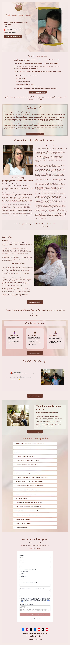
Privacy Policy (31, 618)
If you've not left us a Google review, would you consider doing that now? (33, 588)
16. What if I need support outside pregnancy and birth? (28, 506)
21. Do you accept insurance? (22, 527)
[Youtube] (39, 630)
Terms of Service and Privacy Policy (26, 604)
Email (21, 564)
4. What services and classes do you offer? (25, 456)
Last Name (22, 560)
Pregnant (22, 573)
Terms (26, 601)
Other (22, 579)
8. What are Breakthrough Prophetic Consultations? (27, 473)
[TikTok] (43, 630)
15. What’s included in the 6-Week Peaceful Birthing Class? (29, 502)
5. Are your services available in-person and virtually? (28, 460)
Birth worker (23, 578)
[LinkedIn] (35, 630)
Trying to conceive (24, 571)
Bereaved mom (23, 576)
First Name (22, 555)
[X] (31, 630)
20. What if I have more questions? (23, 523)
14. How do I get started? (21, 498)
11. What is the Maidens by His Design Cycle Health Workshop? (29, 485)
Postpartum (23, 574)
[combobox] (35, 585)
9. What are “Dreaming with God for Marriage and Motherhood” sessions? (32, 477)
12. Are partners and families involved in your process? (28, 489)
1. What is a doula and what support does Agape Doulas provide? (30, 443)
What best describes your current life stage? (28, 569)
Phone (21, 593)
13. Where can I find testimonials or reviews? (26, 494)
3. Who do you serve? (20, 452)
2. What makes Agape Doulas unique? (24, 447)
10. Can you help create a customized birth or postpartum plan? (30, 481)
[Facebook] (23, 630)
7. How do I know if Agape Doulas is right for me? (27, 468)
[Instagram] (27, 630)
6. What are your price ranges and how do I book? (27, 464)
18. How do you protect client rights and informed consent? (29, 515)
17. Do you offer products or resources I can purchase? (28, 510)
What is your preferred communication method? (28, 582)
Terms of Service (38, 618)
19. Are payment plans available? (23, 519)
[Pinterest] (47, 630)
